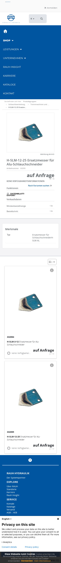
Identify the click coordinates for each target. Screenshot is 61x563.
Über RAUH (12, 486)
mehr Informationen (42, 561)
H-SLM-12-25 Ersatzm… (17, 107)
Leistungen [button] (11, 49)
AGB (9, 512)
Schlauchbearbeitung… (17, 104)
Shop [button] (7, 40)
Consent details (9, 547)
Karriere (9, 75)
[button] (42, 18)
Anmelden (51, 8)
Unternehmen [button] (13, 58)
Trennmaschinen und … (39, 104)
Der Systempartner (16, 477)
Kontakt (8, 93)
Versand (11, 509)
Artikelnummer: (13, 168)
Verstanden (27, 560)
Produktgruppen (29, 101)
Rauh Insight (13, 495)
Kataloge (9, 84)
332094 (11, 337)
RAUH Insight (12, 67)
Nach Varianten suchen (39, 185)
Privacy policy (32, 547)
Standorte (11, 489)
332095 (11, 432)
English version (8, 1)
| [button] (52, 262)
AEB (15, 512)
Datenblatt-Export (16, 194)
